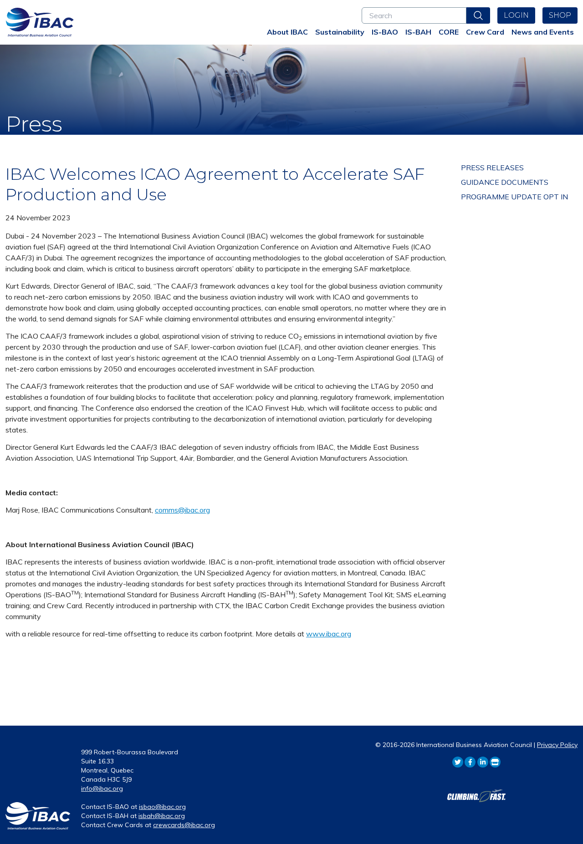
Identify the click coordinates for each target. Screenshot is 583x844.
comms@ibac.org (182, 509)
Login (516, 15)
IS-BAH (418, 31)
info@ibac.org (102, 788)
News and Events (542, 31)
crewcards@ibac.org (184, 825)
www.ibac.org (328, 633)
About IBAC (287, 31)
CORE (449, 31)
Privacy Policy (557, 745)
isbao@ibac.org (162, 807)
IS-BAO (385, 31)
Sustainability (339, 31)
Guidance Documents (504, 182)
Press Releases (492, 167)
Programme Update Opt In (514, 196)
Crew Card (485, 31)
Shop (560, 15)
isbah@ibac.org (161, 816)
